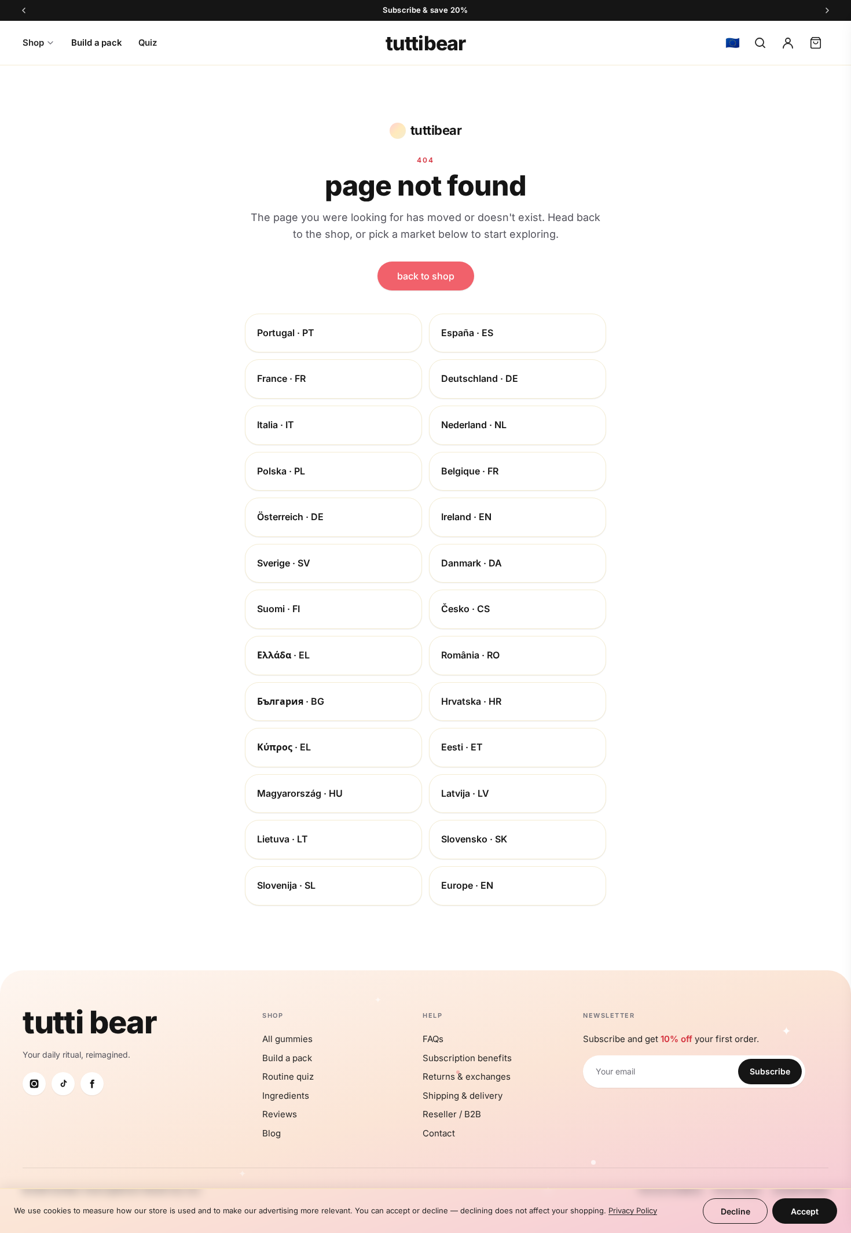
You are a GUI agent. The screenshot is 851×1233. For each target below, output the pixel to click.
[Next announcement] (827, 10)
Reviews (279, 1114)
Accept (805, 1211)
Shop (33, 42)
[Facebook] (92, 1083)
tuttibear (425, 43)
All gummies (287, 1038)
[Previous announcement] (23, 10)
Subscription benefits (467, 1057)
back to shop (425, 276)
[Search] (760, 43)
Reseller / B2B (452, 1114)
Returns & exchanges (467, 1076)
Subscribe (770, 1071)
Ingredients (285, 1095)
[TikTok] (63, 1083)
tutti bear (90, 1022)
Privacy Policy (632, 1210)
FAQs (433, 1038)
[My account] (788, 43)
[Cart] (815, 43)
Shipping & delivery (462, 1095)
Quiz (147, 42)
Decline (735, 1211)
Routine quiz (288, 1076)
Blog (271, 1133)
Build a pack (96, 42)
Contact (439, 1133)
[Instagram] (34, 1083)
